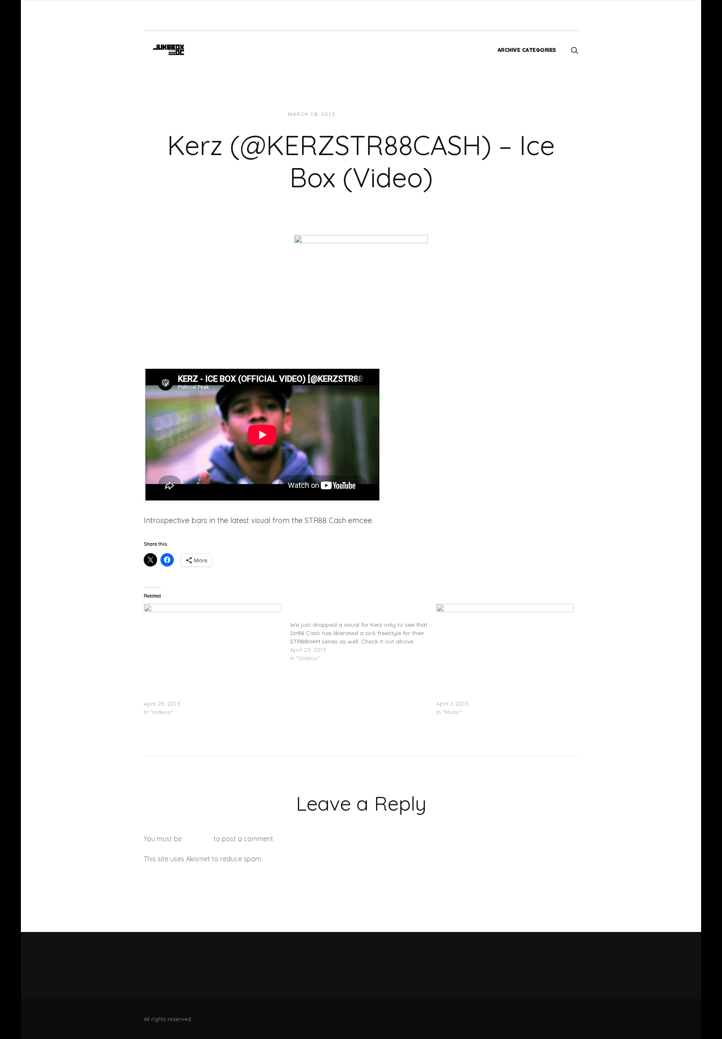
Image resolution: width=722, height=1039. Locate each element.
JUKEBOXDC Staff (370, 114)
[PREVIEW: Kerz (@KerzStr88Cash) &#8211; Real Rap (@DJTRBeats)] (505, 643)
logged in (197, 839)
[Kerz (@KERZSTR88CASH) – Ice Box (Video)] (361, 284)
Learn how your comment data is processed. (333, 859)
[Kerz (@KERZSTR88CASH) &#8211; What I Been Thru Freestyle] (213, 643)
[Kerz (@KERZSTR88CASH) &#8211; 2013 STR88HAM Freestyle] (363, 633)
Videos (417, 114)
